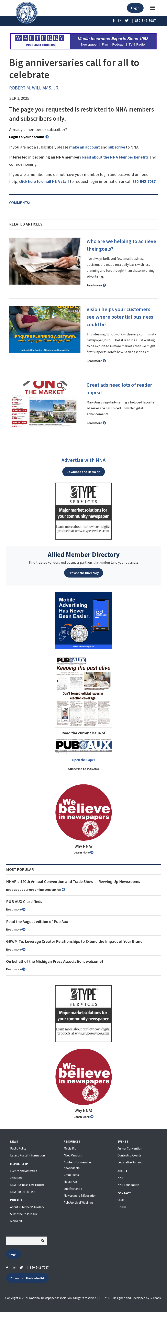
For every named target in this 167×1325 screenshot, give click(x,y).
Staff (121, 1200)
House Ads (71, 1182)
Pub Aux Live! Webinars (78, 1202)
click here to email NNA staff (44, 181)
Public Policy (18, 1148)
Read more (95, 285)
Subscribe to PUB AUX (83, 769)
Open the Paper (83, 760)
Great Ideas (71, 1175)
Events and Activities (23, 1171)
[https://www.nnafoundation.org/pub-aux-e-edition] (83, 691)
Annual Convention (130, 1148)
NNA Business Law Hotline (27, 1185)
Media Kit (16, 1221)
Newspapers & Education (80, 1196)
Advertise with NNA (83, 460)
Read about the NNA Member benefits (115, 157)
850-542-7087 (144, 181)
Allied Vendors (73, 1155)
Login (135, 8)
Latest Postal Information (27, 1155)
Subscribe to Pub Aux (23, 1214)
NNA (120, 1178)
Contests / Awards (130, 1155)
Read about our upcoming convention (34, 889)
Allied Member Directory (84, 554)
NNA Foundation (128, 1185)
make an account (84, 147)
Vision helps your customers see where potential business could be (120, 317)
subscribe (116, 147)
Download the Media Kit (84, 472)
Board (122, 1207)
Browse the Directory (83, 573)
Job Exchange (73, 1189)
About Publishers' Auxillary (27, 1207)
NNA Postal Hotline (22, 1192)
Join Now (16, 1178)
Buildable (156, 1298)
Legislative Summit (130, 1162)
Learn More (82, 852)
